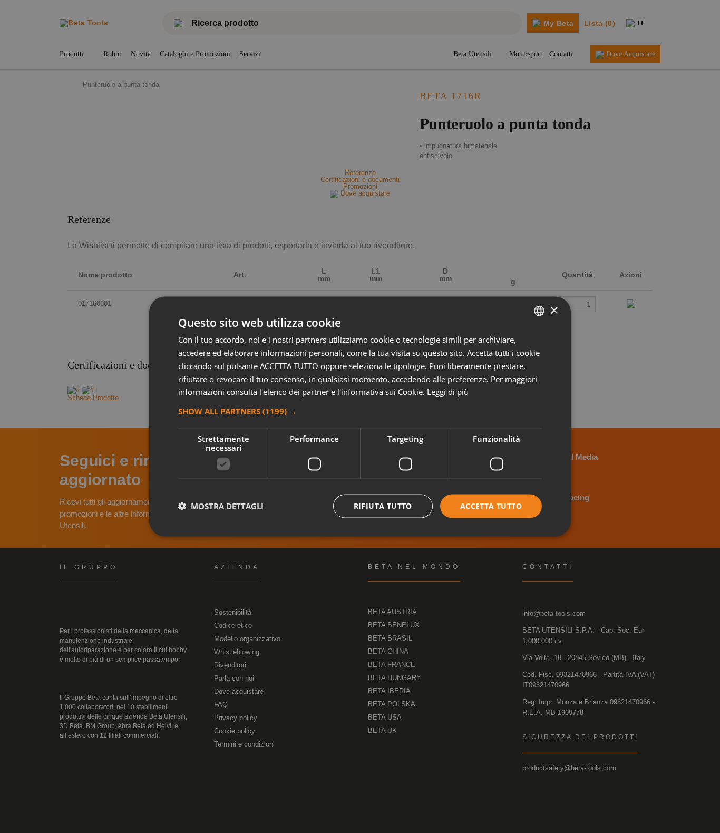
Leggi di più (448, 391)
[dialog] (360, 417)
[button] (360, 411)
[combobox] (539, 311)
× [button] (554, 310)
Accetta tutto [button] (491, 506)
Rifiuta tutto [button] (383, 506)
